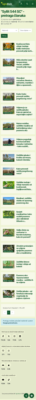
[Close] (27, 3)
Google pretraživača (10, 323)
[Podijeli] (26, 395)
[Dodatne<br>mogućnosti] (31, 395)
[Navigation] (32, 3)
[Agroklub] (7, 3)
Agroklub (18, 393)
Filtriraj (4, 36)
